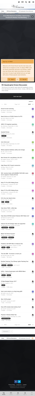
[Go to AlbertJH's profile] (33, 224)
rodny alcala (6, 143)
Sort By (31, 101)
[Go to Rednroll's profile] (33, 208)
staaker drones (6, 159)
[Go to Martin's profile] (33, 244)
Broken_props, (6, 316)
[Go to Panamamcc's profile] (33, 183)
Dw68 (4, 293)
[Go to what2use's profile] (33, 124)
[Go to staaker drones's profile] (33, 158)
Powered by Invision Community (17, 387)
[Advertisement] (17, 40)
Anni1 (4, 118)
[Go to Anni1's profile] (33, 117)
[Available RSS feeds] (32, 338)
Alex (4, 134)
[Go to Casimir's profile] (33, 173)
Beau (4, 167)
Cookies (24, 384)
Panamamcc (5, 184)
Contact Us (18, 384)
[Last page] (33, 104)
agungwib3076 (6, 225)
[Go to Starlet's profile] (33, 109)
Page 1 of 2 (17, 104)
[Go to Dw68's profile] (33, 291)
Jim (3, 151)
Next (29, 104)
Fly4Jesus (5, 210)
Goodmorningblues (7, 245)
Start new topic (17, 96)
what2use (5, 126)
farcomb (5, 255)
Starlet (4, 110)
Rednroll (5, 217)
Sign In (12, 79)
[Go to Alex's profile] (33, 132)
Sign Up (24, 79)
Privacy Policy (12, 384)
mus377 (4, 301)
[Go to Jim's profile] (33, 150)
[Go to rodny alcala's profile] (33, 142)
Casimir (4, 176)
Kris (3, 263)
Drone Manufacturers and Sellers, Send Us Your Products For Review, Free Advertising (16, 16)
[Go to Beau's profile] (33, 165)
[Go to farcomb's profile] (33, 254)
